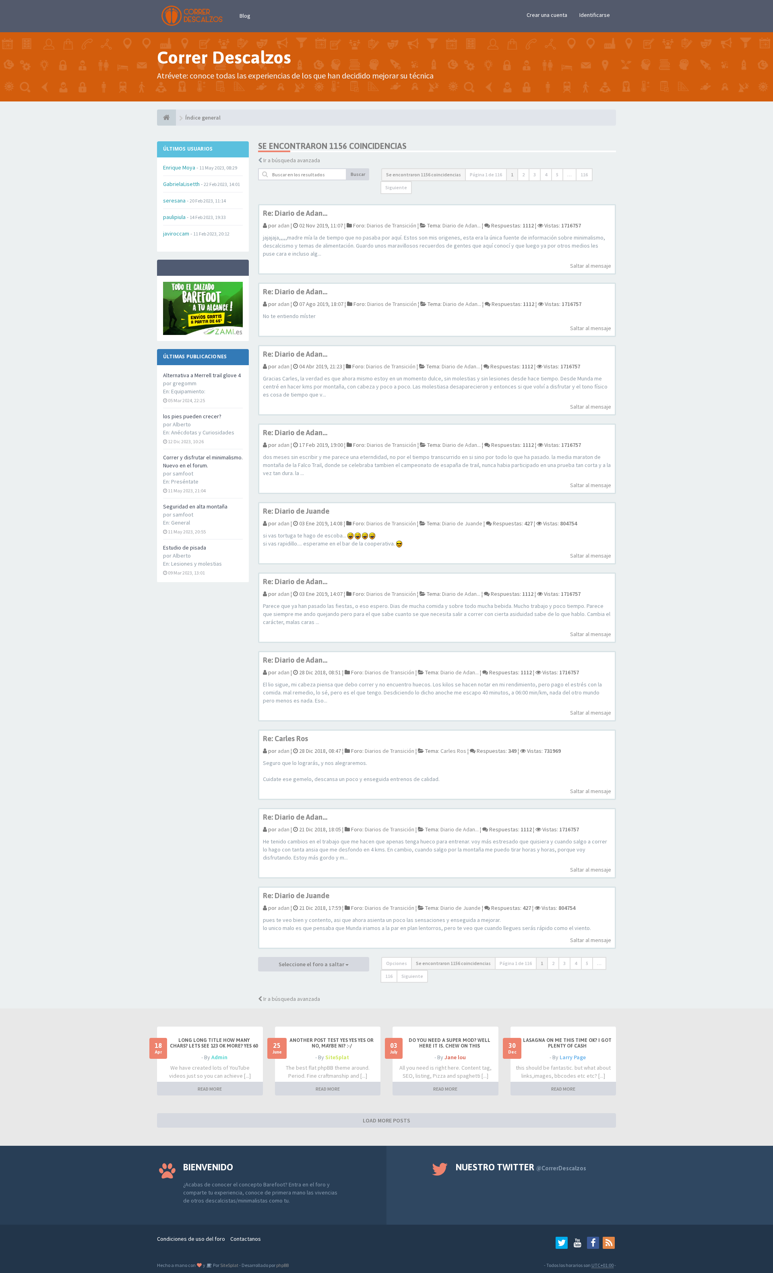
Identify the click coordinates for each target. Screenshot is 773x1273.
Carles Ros (453, 750)
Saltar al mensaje (590, 265)
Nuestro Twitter (521, 1167)
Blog (245, 15)
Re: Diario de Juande (296, 511)
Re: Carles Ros (285, 738)
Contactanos (245, 1238)
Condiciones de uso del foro (191, 1238)
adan (283, 225)
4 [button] (546, 175)
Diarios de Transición (391, 225)
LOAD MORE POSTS (386, 1120)
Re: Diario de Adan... (295, 213)
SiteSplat (337, 1057)
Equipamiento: (188, 391)
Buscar (358, 174)
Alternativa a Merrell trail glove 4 (202, 375)
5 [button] (557, 175)
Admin (219, 1057)
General (180, 522)
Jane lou (455, 1057)
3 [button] (534, 175)
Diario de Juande (462, 523)
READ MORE (210, 1089)
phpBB (282, 1265)
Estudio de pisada (184, 547)
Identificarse (594, 15)
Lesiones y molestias (196, 563)
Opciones (396, 963)
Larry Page (573, 1057)
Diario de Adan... (461, 225)
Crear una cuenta (547, 15)
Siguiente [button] (396, 187)
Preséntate (184, 481)
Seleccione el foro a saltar (312, 964)
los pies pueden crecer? (192, 416)
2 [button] (523, 175)
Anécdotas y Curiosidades (202, 432)
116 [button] (584, 175)
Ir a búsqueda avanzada (291, 160)
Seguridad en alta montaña (195, 506)
